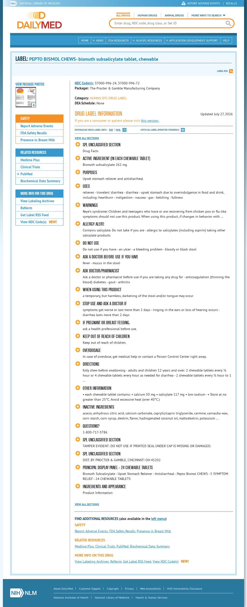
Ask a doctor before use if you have (110, 257)
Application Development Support (193, 40)
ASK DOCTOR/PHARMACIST (101, 271)
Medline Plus (30, 160)
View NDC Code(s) (39, 222)
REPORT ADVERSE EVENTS (203, 3)
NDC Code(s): (84, 83)
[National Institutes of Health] (15, 3)
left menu (158, 519)
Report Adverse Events (37, 126)
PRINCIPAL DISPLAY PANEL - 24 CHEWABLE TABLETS (118, 467)
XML (118, 129)
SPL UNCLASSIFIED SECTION (101, 145)
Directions (91, 364)
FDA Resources (118, 40)
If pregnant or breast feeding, (106, 322)
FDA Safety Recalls (34, 133)
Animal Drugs (174, 15)
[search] (228, 23)
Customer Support (90, 588)
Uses (86, 186)
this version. (150, 120)
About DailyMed (63, 588)
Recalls (231, 3)
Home (85, 40)
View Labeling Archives (37, 201)
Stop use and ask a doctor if (105, 303)
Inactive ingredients (98, 407)
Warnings (90, 205)
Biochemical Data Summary (40, 181)
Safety (25, 118)
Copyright (113, 588)
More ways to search (206, 15)
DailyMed (39, 20)
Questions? (91, 426)
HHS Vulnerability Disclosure (184, 588)
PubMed (27, 174)
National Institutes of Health (71, 597)
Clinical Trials (30, 167)
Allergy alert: (93, 224)
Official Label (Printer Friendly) (160, 129)
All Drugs (123, 15)
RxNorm (26, 208)
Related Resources (33, 152)
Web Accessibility (150, 588)
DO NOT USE (91, 243)
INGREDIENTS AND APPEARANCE (104, 486)
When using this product (102, 289)
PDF (111, 129)
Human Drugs (147, 15)
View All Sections (87, 138)
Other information (97, 388)
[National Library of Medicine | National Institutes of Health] (23, 592)
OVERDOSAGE (92, 350)
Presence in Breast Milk (38, 140)
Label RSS (222, 71)
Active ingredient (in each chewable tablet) (116, 158)
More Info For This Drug (37, 193)
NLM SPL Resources (149, 40)
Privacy (129, 588)
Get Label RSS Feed (35, 215)
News (99, 40)
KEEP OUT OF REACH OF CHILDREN (106, 336)
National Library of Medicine (40, 3)
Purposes (90, 172)
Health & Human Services (151, 597)
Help (226, 40)
